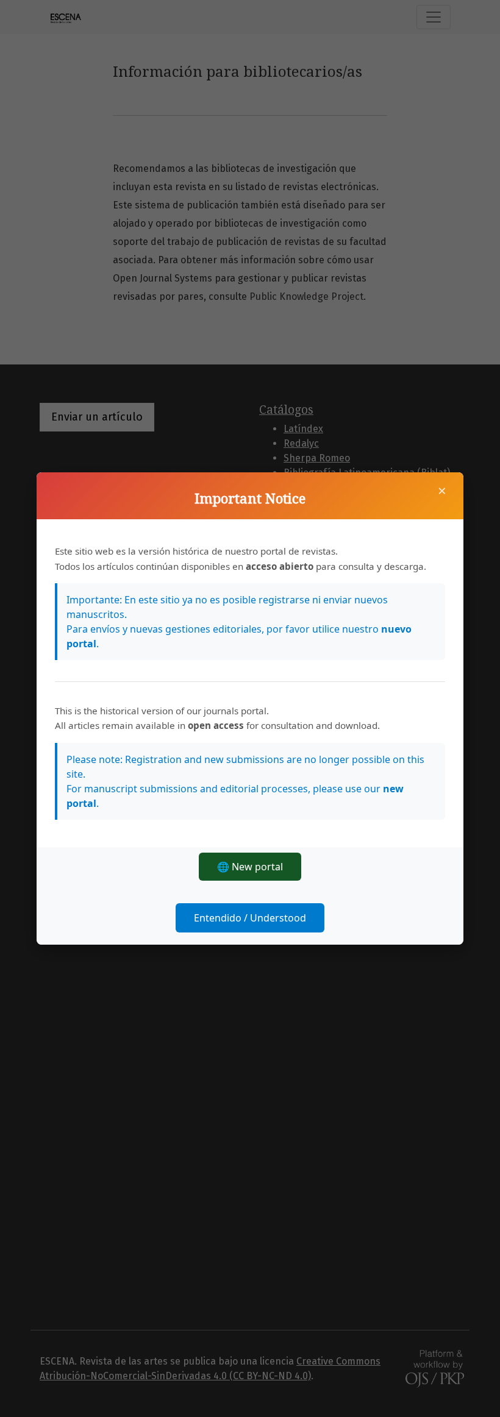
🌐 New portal (250, 866)
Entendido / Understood (250, 918)
